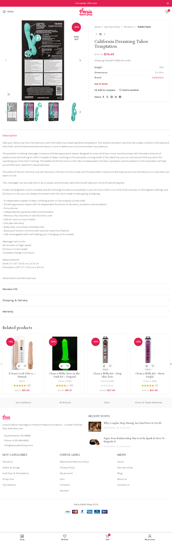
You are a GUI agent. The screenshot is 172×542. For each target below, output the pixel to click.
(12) (29, 385)
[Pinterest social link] (112, 97)
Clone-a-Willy (64, 381)
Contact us (123, 484)
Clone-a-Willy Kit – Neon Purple (149, 375)
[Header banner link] (81, 3)
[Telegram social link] (120, 97)
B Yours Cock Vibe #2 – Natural (22, 375)
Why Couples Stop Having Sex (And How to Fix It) (132, 423)
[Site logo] (86, 11)
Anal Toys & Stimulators (16, 473)
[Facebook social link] (103, 97)
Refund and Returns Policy (74, 461)
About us (122, 479)
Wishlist (64, 490)
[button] (6, 60)
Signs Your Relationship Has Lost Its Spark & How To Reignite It (134, 440)
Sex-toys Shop (112, 26)
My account (66, 473)
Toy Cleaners (9, 484)
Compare (65, 484)
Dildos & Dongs (11, 467)
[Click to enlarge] (9, 94)
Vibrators (129, 26)
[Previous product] (96, 34)
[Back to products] (100, 34)
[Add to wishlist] (25, 366)
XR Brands (65, 402)
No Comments (123, 428)
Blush (22, 381)
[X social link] (107, 97)
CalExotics (158, 77)
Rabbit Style (144, 26)
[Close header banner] (168, 3)
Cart (62, 479)
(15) (71, 385)
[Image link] (6, 416)
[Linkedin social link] (116, 97)
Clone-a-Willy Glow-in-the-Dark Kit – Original (64, 375)
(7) (156, 385)
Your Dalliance (23, 402)
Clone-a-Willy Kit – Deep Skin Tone (107, 375)
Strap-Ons (8, 479)
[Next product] (104, 34)
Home (97, 26)
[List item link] (43, 440)
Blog (119, 473)
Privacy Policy (67, 467)
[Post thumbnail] (95, 427)
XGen (107, 402)
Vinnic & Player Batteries (148, 402)
